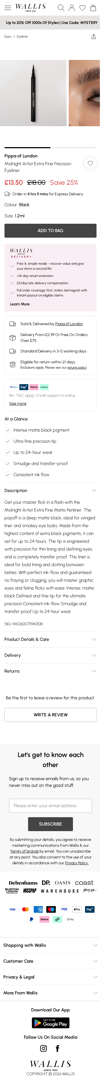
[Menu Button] (7, 7)
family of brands (25, 851)
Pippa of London (21, 156)
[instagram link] (43, 1048)
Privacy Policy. (77, 863)
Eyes (7, 36)
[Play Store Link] (51, 1022)
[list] (50, 95)
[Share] (94, 36)
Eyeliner (22, 36)
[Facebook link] (57, 1048)
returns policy (77, 367)
